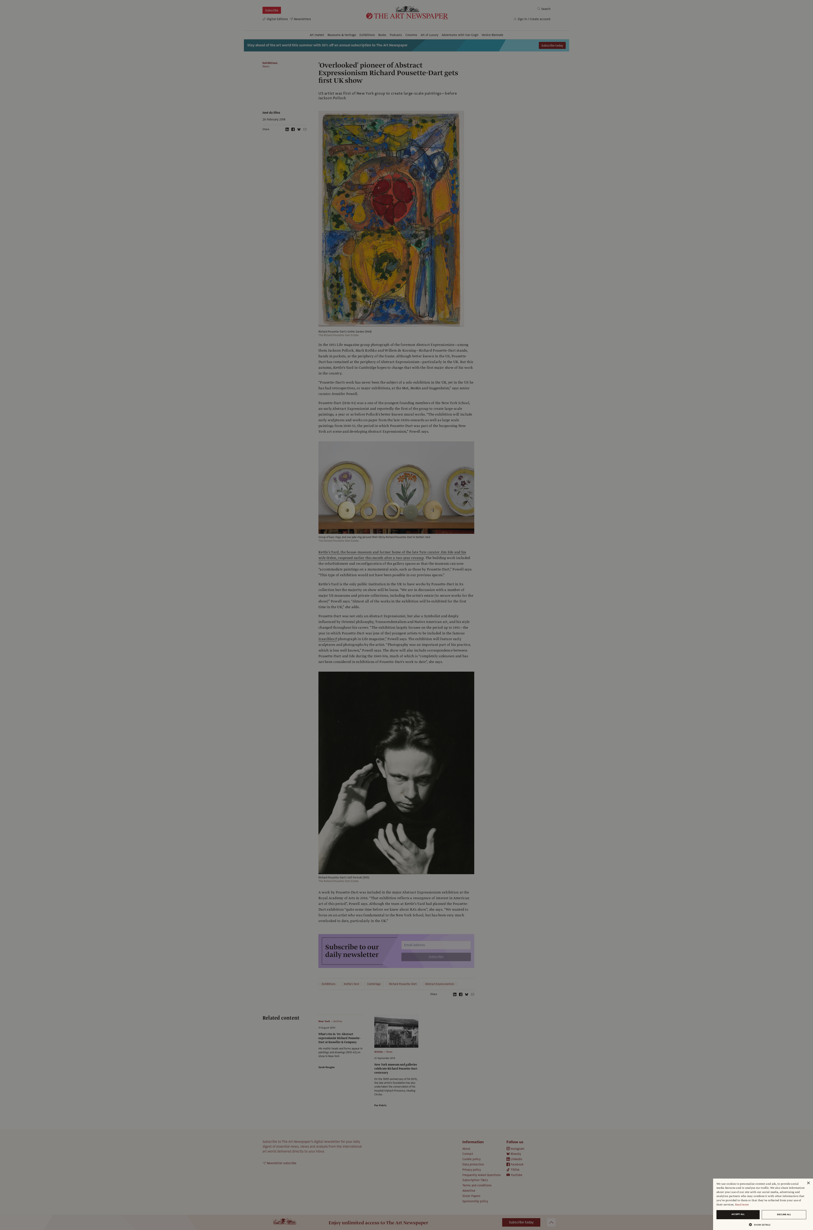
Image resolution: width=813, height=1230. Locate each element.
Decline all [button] (784, 1214)
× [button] (808, 1183)
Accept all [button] (738, 1214)
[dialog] (763, 1204)
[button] (761, 1224)
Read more (742, 1205)
